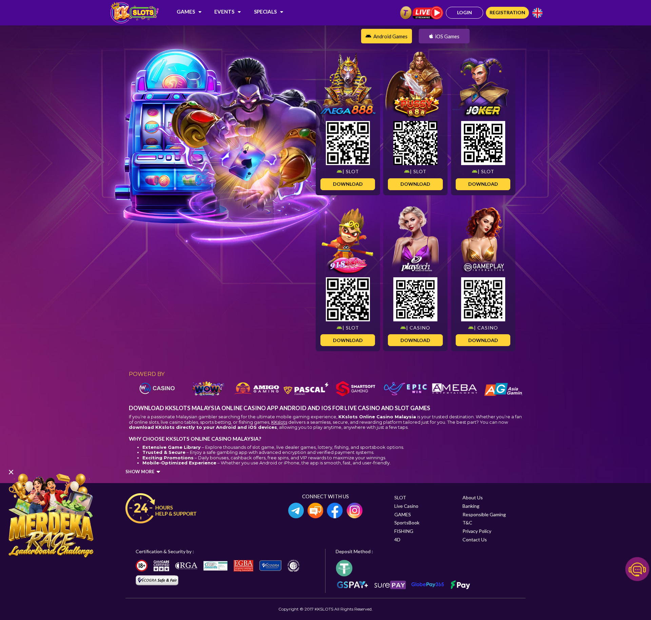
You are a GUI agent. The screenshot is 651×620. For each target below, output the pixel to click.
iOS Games (447, 36)
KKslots (279, 422)
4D (397, 539)
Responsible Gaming (484, 514)
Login (464, 12)
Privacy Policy (476, 531)
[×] (50, 515)
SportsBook (406, 522)
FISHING (403, 531)
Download (348, 184)
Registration (507, 12)
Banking (470, 506)
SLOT (400, 497)
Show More (139, 471)
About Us (472, 497)
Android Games (390, 36)
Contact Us (474, 539)
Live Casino (406, 506)
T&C (467, 522)
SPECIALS (265, 11)
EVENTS (224, 11)
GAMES (186, 11)
